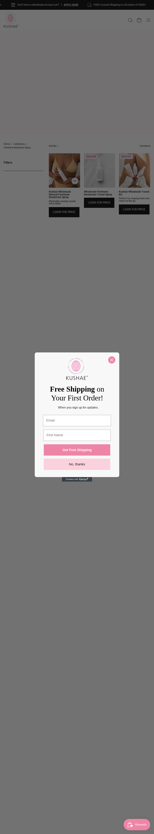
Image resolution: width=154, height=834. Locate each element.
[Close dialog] (112, 360)
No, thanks (77, 464)
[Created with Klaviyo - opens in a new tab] (77, 479)
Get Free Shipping (77, 450)
